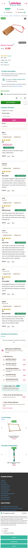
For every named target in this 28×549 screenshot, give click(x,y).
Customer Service (4, 491)
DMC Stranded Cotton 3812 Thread (13, 463)
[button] (4, 3)
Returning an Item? (4, 495)
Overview (25, 513)
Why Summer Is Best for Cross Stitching (9, 510)
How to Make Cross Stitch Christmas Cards (9, 506)
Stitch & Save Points (5, 487)
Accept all (14, 546)
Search (14, 120)
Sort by (4, 123)
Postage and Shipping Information (7, 493)
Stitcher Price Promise (17, 86)
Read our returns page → (8, 408)
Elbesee (6, 62)
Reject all (14, 537)
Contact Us (3, 480)
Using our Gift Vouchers (5, 489)
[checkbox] (4, 528)
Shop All (2, 419)
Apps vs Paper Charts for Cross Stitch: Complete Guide (11, 508)
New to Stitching (4, 484)
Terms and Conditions (5, 499)
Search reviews (6, 113)
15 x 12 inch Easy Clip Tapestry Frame (13, 437)
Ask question (3, 336)
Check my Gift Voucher (5, 497)
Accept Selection (14, 541)
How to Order (3, 482)
